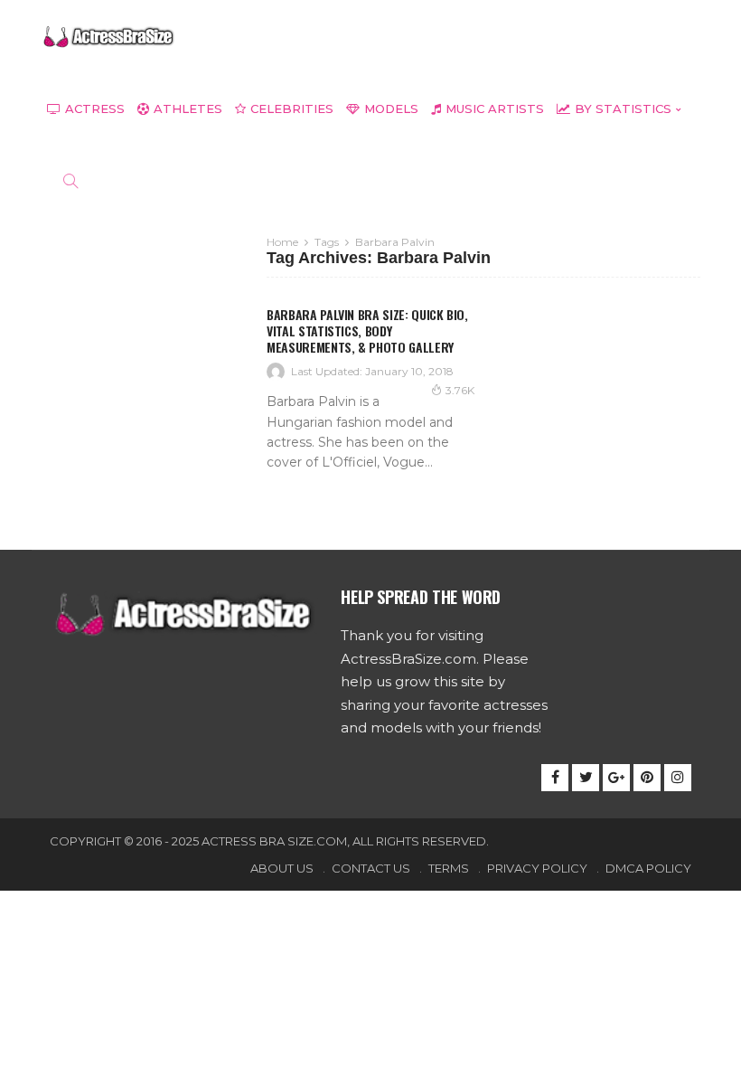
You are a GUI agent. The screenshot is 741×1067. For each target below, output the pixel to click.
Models (391, 108)
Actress (95, 108)
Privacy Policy (537, 868)
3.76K (460, 390)
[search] (70, 181)
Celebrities (291, 108)
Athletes (188, 108)
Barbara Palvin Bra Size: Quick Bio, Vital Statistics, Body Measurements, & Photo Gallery (367, 330)
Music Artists (495, 108)
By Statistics (623, 108)
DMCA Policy (648, 868)
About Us (282, 868)
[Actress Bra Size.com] (108, 36)
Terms (448, 868)
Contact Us (371, 868)
